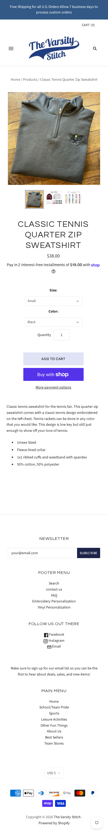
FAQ (54, 595)
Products (30, 79)
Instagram (56, 640)
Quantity (44, 335)
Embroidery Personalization (54, 601)
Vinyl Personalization (54, 607)
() (88, 25)
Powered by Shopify (54, 823)
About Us (54, 731)
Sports (54, 713)
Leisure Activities (54, 719)
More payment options (53, 387)
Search (54, 583)
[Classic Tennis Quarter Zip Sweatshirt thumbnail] (34, 199)
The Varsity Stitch (67, 817)
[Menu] (11, 48)
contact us (54, 589)
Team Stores (54, 743)
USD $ (51, 773)
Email (56, 646)
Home (15, 79)
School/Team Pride (54, 707)
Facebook (56, 634)
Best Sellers (54, 737)
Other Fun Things (54, 725)
